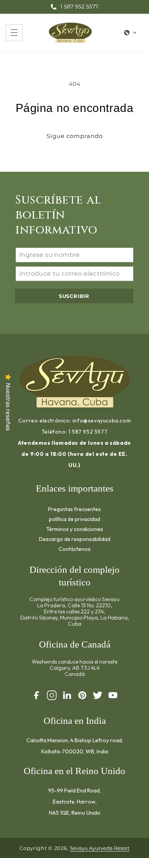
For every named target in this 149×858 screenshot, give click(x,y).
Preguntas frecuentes (74, 509)
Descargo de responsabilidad (74, 539)
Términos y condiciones (74, 529)
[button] (14, 32)
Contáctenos (74, 549)
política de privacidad (74, 519)
